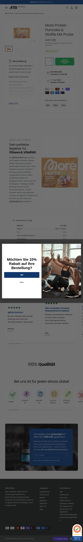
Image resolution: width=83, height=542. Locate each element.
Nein (22, 282)
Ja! (21, 275)
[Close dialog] (78, 246)
